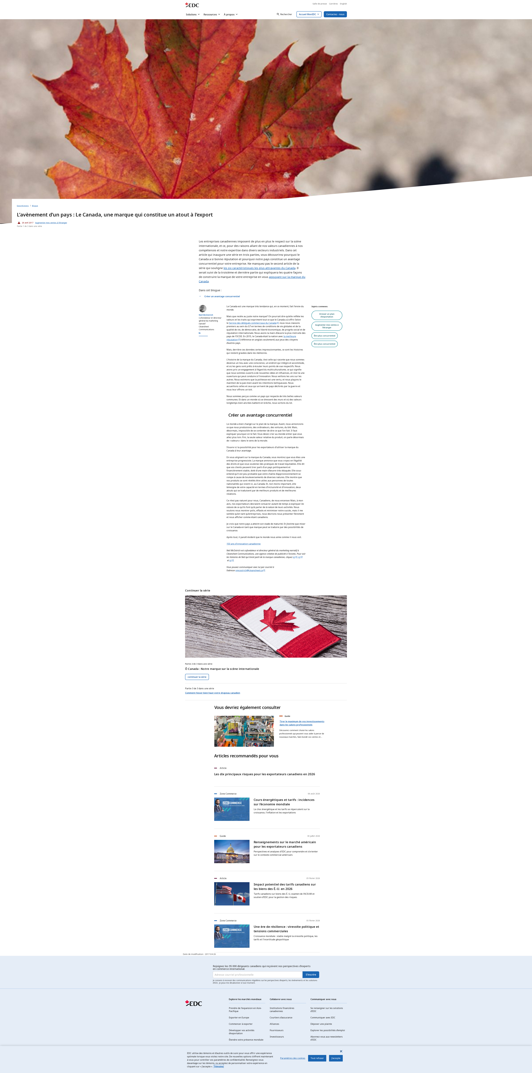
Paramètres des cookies (292, 1058)
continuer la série (197, 676)
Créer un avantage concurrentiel (222, 296)
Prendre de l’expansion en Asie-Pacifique (245, 1010)
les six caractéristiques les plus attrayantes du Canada (259, 268)
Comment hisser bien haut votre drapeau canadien (212, 692)
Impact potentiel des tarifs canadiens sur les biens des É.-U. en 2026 (285, 886)
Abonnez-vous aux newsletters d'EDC (326, 1038)
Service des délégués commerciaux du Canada (252, 323)
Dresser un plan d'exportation (326, 315)
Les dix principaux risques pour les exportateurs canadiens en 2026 (264, 774)
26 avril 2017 (25, 222)
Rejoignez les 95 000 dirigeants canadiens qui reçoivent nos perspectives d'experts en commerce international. (261, 967)
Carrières (333, 3)
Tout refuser (317, 1058)
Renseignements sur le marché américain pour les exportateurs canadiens (285, 844)
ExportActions (23, 206)
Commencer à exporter (241, 1023)
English (343, 3)
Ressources (210, 14)
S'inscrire (311, 974)
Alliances (274, 1023)
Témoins (218, 1066)
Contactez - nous (335, 14)
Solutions (191, 14)
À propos (229, 14)
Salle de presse (320, 3)
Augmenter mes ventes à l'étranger (327, 326)
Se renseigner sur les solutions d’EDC (326, 1010)
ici (294, 557)
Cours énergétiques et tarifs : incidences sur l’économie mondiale (284, 802)
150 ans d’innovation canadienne (244, 543)
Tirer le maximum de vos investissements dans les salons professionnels (302, 723)
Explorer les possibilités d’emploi (327, 1030)
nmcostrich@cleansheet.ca (249, 570)
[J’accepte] (341, 1051)
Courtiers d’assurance (281, 1017)
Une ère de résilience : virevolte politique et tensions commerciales (286, 928)
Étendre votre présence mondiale (246, 1039)
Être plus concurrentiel (324, 335)
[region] (266, 1059)
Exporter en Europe (239, 1017)
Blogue (35, 206)
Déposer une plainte (321, 1023)
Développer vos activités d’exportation (241, 1032)
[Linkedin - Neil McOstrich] (199, 333)
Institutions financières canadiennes (282, 1010)
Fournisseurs (276, 1030)
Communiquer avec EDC (322, 1017)
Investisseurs (277, 1036)
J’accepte (335, 1058)
